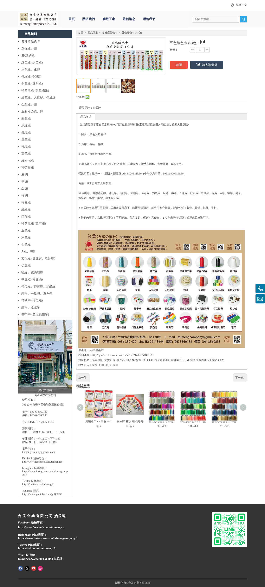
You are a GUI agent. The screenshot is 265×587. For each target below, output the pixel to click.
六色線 (26, 237)
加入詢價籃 (209, 64)
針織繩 (26, 132)
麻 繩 (24, 174)
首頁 (71, 19)
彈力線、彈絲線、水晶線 (38, 286)
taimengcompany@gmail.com (38, 452)
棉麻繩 (26, 202)
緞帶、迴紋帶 (30, 307)
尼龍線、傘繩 (30, 69)
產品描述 (85, 116)
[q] (38, 19)
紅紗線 (26, 209)
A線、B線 (28, 251)
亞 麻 (24, 188)
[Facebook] (20, 568)
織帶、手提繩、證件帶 (36, 293)
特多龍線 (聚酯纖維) (35, 90)
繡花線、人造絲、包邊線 (38, 97)
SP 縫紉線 (28, 55)
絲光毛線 (27, 160)
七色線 (26, 244)
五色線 (26, 230)
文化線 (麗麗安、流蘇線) (38, 258)
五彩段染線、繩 (32, 111)
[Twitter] (27, 568)
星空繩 (26, 139)
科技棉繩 (27, 167)
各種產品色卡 (30, 41)
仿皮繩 (26, 265)
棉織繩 (26, 146)
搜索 (243, 19)
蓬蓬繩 (26, 118)
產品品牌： (86, 107)
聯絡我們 (149, 19)
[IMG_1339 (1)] (45, 356)
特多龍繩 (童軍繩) (33, 223)
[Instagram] (40, 568)
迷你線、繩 (29, 48)
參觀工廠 (109, 19)
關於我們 (88, 19)
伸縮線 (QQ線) (31, 76)
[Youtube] (33, 568)
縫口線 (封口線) (32, 62)
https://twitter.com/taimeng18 (38, 484)
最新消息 (129, 19)
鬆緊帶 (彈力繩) (32, 300)
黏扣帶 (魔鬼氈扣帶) (35, 314)
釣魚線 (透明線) (32, 83)
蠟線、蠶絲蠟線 (32, 272)
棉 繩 (24, 195)
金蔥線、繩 (29, 104)
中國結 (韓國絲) (32, 279)
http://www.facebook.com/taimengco (42, 461)
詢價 (179, 64)
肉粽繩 (26, 216)
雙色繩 (26, 153)
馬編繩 (26, 125)
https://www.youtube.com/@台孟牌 (42, 494)
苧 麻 (24, 181)
